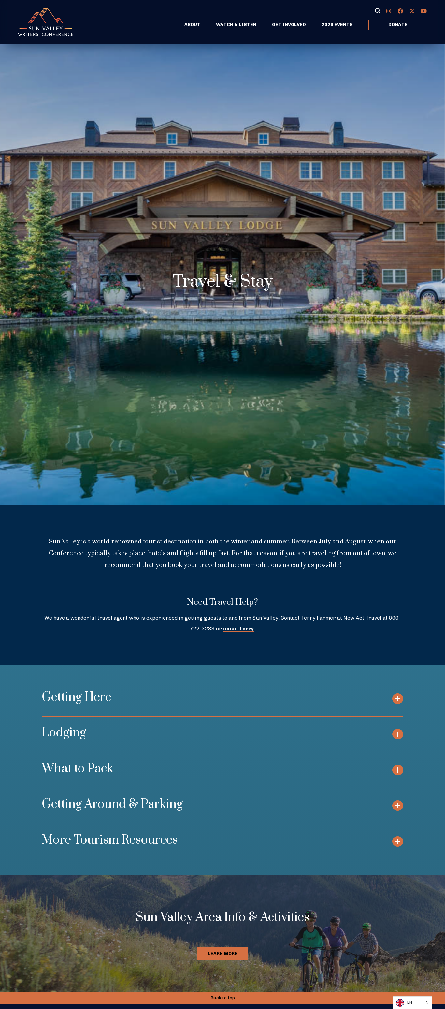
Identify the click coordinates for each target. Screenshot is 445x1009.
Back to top (222, 998)
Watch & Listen (236, 24)
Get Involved (289, 24)
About (192, 24)
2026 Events (337, 24)
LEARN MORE (222, 953)
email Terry (238, 628)
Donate (398, 24)
